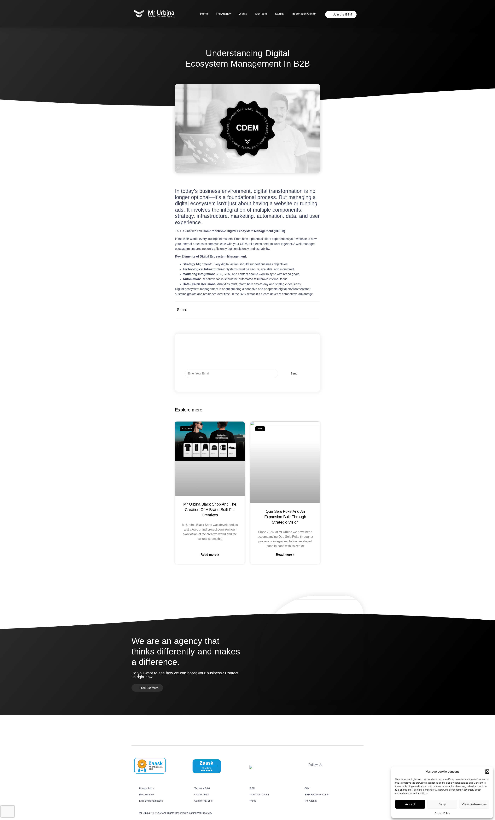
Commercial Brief (203, 800)
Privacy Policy (442, 813)
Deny (442, 804)
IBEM (252, 788)
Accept (410, 804)
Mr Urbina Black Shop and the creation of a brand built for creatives (209, 509)
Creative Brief (201, 794)
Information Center (304, 13)
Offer (307, 788)
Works (243, 13)
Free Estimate (146, 794)
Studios (279, 13)
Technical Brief (202, 788)
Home (204, 13)
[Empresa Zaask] (149, 773)
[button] (487, 772)
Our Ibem (261, 13)
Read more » (210, 554)
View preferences (474, 804)
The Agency (223, 13)
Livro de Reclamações (151, 800)
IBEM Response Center (317, 794)
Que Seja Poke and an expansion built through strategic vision (285, 516)
